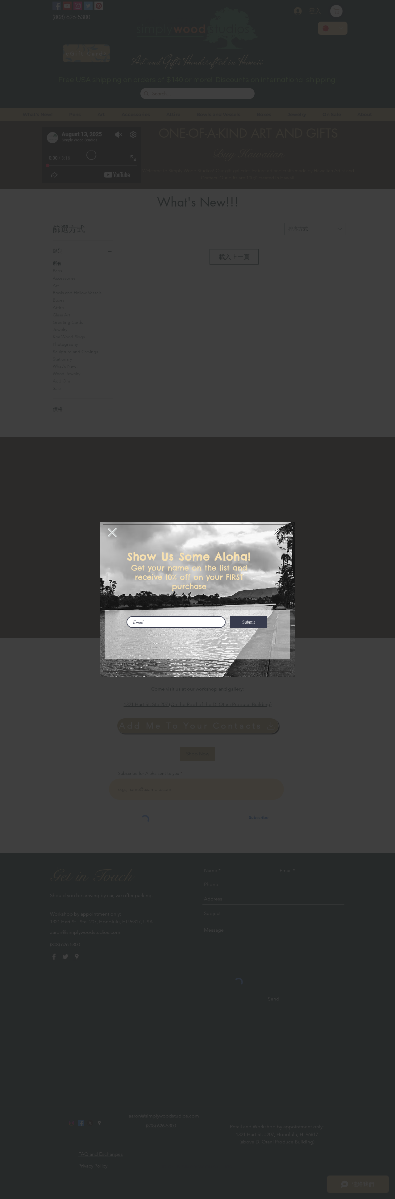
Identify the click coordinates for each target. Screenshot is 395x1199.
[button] (112, 532)
